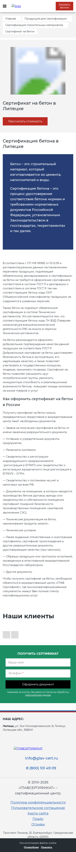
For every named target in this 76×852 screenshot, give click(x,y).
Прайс (38, 819)
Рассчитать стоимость (25, 121)
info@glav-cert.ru (41, 758)
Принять (46, 847)
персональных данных (38, 695)
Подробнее (31, 847)
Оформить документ (38, 684)
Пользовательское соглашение (38, 808)
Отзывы (38, 824)
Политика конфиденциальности (38, 802)
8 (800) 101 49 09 (41, 768)
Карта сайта (38, 813)
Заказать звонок (64, 6)
